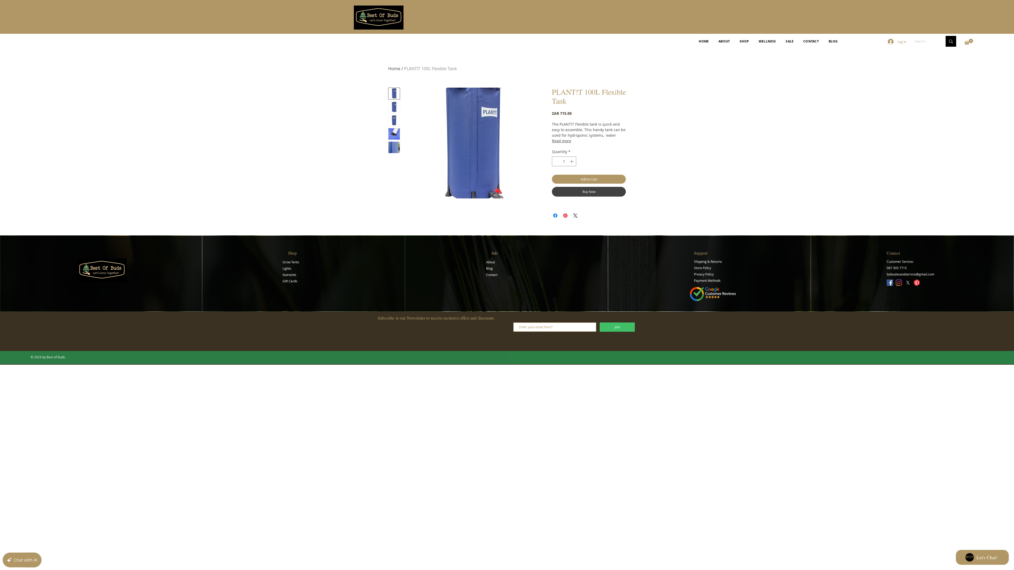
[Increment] (572, 161)
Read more (561, 140)
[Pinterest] (917, 282)
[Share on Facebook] (555, 215)
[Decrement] (556, 161)
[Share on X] (575, 215)
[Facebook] (890, 282)
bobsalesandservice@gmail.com (910, 274)
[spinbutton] (564, 161)
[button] (968, 42)
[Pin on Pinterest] (565, 215)
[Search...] (951, 41)
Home (394, 69)
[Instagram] (899, 282)
